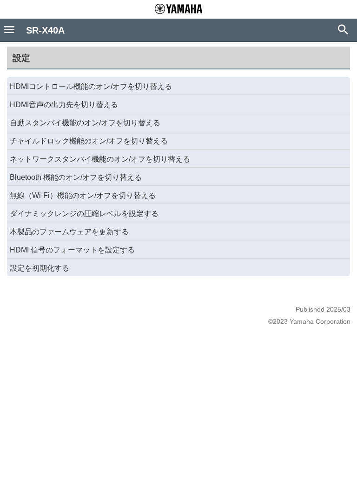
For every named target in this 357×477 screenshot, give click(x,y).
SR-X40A (45, 30)
